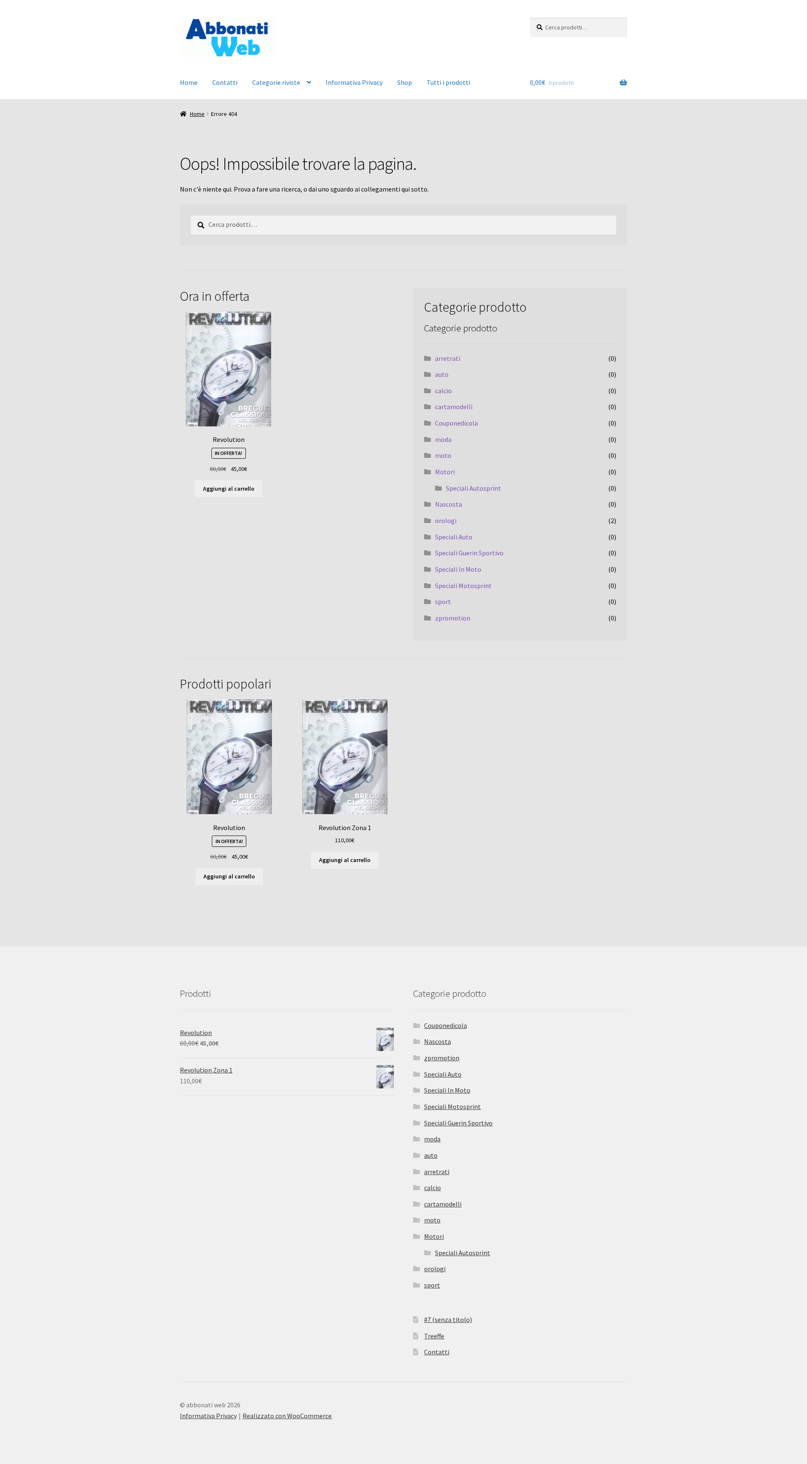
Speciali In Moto (458, 569)
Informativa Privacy (354, 82)
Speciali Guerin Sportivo (469, 553)
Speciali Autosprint (473, 488)
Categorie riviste (276, 82)
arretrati (447, 358)
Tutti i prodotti (448, 82)
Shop (404, 82)
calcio (443, 390)
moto (443, 455)
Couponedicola (456, 423)
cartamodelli (453, 406)
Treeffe (434, 1336)
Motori (445, 472)
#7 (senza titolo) (448, 1319)
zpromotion (452, 618)
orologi (445, 520)
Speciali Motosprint (463, 585)
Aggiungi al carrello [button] (228, 488)
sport (443, 601)
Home (189, 82)
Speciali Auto (453, 537)
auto (441, 374)
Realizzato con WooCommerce (287, 1415)
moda (443, 439)
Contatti (224, 82)
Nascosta (448, 504)
